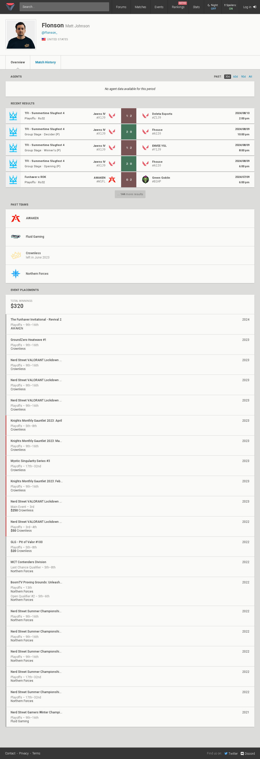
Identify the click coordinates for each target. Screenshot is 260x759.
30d (227, 76)
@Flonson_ (49, 32)
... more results (130, 194)
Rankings (179, 5)
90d (243, 76)
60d (235, 76)
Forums (121, 7)
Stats (196, 7)
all (250, 76)
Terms (36, 753)
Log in (247, 7)
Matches (140, 7)
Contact (10, 753)
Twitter (233, 753)
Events (159, 7)
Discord (250, 753)
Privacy (24, 753)
